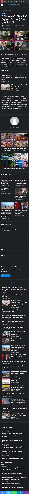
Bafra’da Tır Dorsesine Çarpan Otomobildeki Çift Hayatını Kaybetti (18, 387)
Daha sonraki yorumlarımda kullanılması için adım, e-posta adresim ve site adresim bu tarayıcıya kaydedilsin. (14, 269)
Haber (9, 10)
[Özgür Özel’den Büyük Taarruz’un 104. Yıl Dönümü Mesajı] (6, 416)
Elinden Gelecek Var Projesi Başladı (20, 197)
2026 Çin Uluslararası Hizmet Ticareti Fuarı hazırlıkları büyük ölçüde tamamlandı (21, 181)
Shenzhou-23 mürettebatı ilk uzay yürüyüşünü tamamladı (7, 181)
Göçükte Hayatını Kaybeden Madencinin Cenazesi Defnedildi (19, 333)
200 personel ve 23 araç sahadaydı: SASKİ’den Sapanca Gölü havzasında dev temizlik (7, 213)
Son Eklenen (14, 282)
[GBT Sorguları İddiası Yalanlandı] (6, 381)
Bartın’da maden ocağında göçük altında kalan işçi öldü (19, 373)
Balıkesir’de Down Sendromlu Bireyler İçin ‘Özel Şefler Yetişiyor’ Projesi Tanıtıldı (19, 87)
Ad (2, 249)
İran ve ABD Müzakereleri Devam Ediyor (7, 190)
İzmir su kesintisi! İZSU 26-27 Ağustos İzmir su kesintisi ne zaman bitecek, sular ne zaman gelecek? (19, 401)
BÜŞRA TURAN (7, 25)
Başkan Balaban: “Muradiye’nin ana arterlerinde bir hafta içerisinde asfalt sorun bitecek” (13, 77)
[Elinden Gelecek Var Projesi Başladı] (21, 191)
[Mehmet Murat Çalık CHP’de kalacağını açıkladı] (21, 205)
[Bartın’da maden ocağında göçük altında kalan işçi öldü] (6, 374)
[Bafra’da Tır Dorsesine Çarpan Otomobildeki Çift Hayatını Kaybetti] (6, 388)
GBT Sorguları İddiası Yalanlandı (17, 379)
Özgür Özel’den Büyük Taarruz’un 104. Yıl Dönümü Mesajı (18, 415)
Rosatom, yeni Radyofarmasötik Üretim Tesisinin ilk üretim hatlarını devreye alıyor (13, 322)
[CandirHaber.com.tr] (14, 5)
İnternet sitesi (4, 261)
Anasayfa (5, 10)
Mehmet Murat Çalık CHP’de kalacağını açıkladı (21, 212)
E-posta (3, 255)
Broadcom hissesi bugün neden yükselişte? (14, 361)
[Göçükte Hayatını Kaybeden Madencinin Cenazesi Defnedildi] (6, 334)
